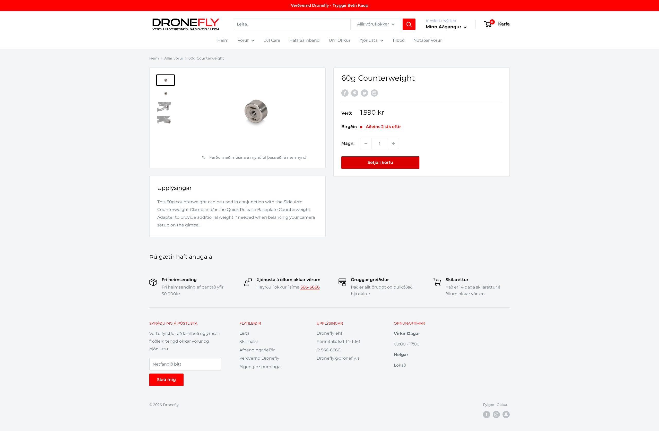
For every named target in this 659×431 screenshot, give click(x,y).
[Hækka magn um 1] (393, 143)
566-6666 (310, 287)
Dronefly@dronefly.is (338, 358)
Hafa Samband (304, 40)
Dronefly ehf (329, 333)
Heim (223, 40)
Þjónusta (368, 40)
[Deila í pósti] (374, 93)
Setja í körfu (380, 162)
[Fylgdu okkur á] (486, 414)
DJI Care (271, 40)
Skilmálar (248, 341)
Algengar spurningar (260, 366)
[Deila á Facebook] (345, 93)
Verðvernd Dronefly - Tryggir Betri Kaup (329, 5)
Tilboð (398, 40)
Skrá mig (166, 379)
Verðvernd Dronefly (259, 358)
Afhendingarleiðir (257, 350)
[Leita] (409, 24)
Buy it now (463, 162)
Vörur (243, 40)
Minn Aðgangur (444, 26)
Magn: (347, 143)
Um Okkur (339, 40)
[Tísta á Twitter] (364, 93)
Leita (244, 333)
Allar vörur (173, 58)
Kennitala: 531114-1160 (338, 341)
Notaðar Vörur (427, 40)
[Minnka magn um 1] (365, 143)
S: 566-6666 (328, 350)
